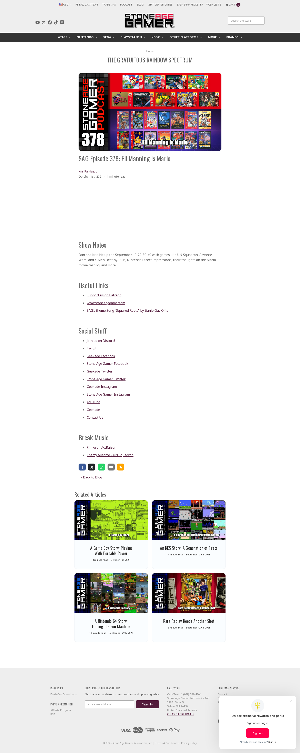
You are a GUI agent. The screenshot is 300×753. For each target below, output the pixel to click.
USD (66, 4)
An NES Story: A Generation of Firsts (189, 548)
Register (197, 4)
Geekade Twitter (99, 371)
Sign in (182, 4)
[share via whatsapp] (101, 467)
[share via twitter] (91, 467)
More (213, 37)
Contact (222, 694)
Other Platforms (184, 37)
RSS (52, 714)
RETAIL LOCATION (87, 4)
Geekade (93, 409)
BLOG (140, 4)
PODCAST (126, 4)
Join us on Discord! (101, 340)
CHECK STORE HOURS (180, 714)
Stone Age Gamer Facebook (107, 363)
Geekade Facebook (101, 356)
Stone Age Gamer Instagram (108, 394)
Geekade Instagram (102, 386)
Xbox (156, 37)
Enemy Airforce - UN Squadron (110, 455)
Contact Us (95, 417)
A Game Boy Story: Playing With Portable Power (111, 550)
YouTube (93, 402)
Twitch (92, 348)
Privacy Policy (189, 743)
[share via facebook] (82, 467)
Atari (63, 37)
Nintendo (85, 37)
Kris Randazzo (88, 171)
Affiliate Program (60, 710)
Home (150, 51)
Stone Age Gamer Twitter (106, 379)
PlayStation (132, 37)
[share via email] (111, 467)
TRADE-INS (109, 4)
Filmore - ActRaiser (101, 447)
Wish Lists (213, 4)
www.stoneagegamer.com (106, 303)
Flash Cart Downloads (63, 694)
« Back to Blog (91, 477)
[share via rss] (120, 467)
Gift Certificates (160, 4)
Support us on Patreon (104, 295)
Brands (232, 37)
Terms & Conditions (167, 743)
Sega (107, 37)
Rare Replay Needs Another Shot (189, 621)
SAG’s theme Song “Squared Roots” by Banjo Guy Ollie (128, 310)
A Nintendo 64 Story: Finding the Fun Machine (111, 623)
